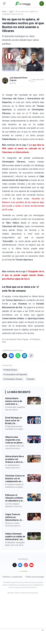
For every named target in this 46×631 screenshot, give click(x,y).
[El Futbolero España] (23, 4)
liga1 (11, 11)
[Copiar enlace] (31, 355)
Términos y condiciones (12, 577)
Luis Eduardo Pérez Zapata (18, 79)
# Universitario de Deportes (15, 374)
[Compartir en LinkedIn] (24, 355)
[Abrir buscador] (41, 3)
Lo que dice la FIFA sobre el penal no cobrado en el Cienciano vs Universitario (23, 149)
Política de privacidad (35, 577)
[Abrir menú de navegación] (4, 3)
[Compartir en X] (4, 355)
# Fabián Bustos (10, 370)
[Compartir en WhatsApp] (17, 355)
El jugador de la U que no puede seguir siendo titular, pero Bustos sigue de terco (23, 275)
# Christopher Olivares (13, 379)
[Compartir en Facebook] (11, 355)
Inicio (4, 11)
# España (30, 379)
